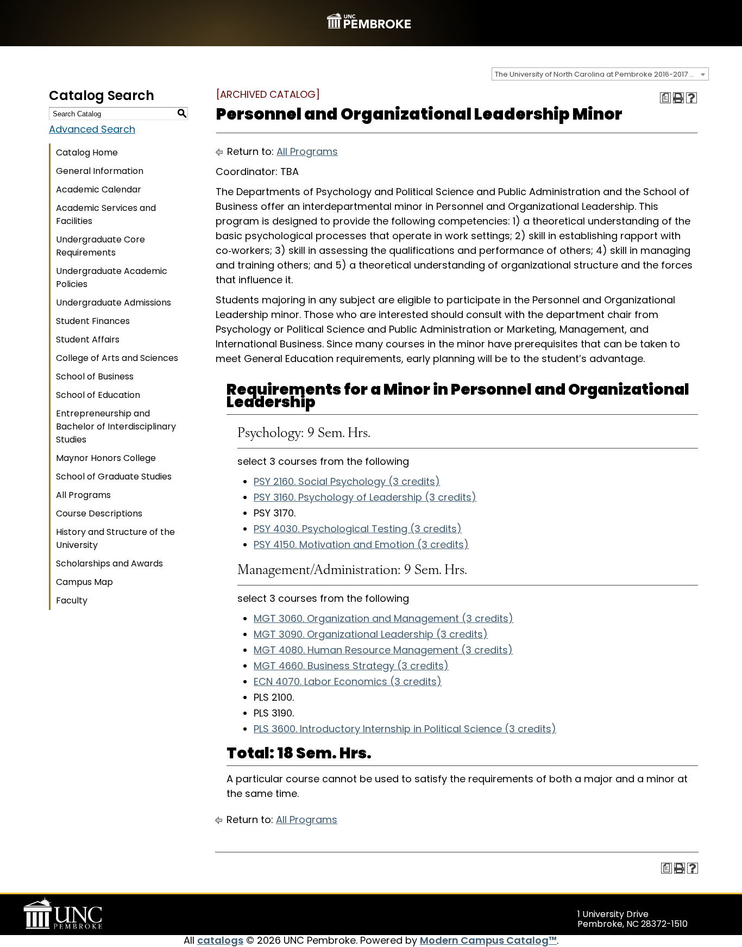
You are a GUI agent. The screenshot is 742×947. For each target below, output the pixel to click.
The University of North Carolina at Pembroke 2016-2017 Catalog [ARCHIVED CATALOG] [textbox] (601, 74)
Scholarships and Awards (109, 563)
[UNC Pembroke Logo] (84, 913)
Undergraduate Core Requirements (100, 246)
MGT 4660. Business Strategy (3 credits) (351, 665)
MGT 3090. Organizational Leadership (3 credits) (371, 634)
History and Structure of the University (115, 538)
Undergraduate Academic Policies (111, 277)
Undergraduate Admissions (113, 302)
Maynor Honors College (106, 458)
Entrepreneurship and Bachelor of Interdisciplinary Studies (116, 426)
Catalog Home (87, 152)
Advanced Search (92, 129)
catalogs (220, 940)
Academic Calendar (98, 189)
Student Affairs (88, 339)
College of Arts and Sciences (117, 358)
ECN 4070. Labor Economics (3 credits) (348, 681)
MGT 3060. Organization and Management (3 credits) (383, 618)
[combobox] (600, 73)
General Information (99, 171)
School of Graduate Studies (114, 476)
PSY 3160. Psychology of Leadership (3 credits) (365, 497)
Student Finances (93, 321)
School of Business (95, 376)
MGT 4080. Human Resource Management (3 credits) (383, 650)
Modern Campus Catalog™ (488, 940)
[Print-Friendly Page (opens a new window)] (678, 97)
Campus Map (84, 582)
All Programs (83, 495)
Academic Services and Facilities (106, 214)
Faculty (71, 600)
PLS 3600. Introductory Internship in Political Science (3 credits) (405, 729)
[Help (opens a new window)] (691, 97)
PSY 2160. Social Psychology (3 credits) (347, 481)
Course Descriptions (99, 513)
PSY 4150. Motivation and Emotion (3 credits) (361, 544)
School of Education (98, 395)
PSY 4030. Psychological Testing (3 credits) (358, 528)
